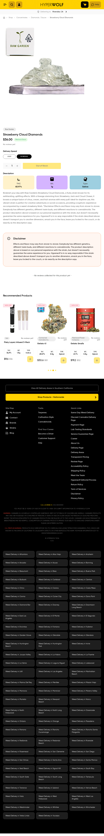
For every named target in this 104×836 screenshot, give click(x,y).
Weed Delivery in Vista (14, 796)
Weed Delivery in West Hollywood (48, 797)
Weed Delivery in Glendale (49, 635)
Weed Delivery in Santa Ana (50, 760)
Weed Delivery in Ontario (15, 721)
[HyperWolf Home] (52, 4)
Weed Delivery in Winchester (83, 807)
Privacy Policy (77, 498)
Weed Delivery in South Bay (83, 768)
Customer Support (46, 438)
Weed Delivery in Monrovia (16, 691)
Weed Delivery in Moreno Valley (84, 691)
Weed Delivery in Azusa (48, 563)
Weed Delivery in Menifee (49, 682)
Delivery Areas (77, 452)
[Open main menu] (5, 4)
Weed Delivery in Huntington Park (50, 645)
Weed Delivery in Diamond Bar (17, 605)
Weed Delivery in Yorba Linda (17, 816)
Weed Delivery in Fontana (49, 627)
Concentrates (21, 18)
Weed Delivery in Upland (49, 788)
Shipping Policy (78, 471)
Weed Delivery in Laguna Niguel (52, 663)
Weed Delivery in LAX (14, 671)
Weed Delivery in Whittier (49, 807)
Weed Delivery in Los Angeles (50, 671)
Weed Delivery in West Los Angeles (82, 797)
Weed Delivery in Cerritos (82, 580)
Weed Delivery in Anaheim (82, 554)
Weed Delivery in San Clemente (51, 752)
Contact (14, 418)
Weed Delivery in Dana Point (83, 596)
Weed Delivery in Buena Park (83, 571)
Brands (13, 423)
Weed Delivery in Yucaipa (49, 816)
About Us (75, 443)
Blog (12, 433)
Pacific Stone (10, 338)
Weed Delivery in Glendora (82, 635)
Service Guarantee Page (82, 434)
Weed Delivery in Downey (49, 605)
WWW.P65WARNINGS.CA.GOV (52, 533)
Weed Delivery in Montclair (49, 691)
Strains (13, 428)
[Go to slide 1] (48, 370)
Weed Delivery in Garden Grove (18, 635)
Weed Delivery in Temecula (83, 777)
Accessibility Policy (79, 466)
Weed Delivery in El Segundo (83, 616)
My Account (15, 413)
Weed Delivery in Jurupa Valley (18, 655)
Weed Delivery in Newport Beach (49, 700)
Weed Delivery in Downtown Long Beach (83, 606)
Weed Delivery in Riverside (82, 741)
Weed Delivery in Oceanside (83, 710)
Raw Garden (9, 129)
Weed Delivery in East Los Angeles (15, 617)
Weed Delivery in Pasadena (83, 721)
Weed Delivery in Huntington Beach (17, 645)
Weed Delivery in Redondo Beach (49, 742)
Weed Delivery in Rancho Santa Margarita (85, 731)
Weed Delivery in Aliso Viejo (50, 554)
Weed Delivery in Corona (49, 588)
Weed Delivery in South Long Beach (50, 778)
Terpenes (42, 413)
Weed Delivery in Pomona (15, 730)
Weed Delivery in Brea (47, 571)
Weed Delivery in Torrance (16, 788)
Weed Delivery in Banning (82, 563)
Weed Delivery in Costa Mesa (84, 588)
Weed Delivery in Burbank (15, 580)
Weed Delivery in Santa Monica (84, 760)
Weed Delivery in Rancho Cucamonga (49, 731)
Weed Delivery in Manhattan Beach (83, 673)
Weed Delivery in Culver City (50, 596)
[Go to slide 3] (53, 370)
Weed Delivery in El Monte (49, 616)
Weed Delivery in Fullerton (82, 627)
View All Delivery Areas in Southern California (52, 388)
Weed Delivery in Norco (81, 699)
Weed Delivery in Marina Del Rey (18, 682)
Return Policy (77, 485)
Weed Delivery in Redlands (16, 741)
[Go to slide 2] (50, 370)
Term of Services (78, 489)
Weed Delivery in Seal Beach (17, 768)
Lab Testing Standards (81, 430)
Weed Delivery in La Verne (16, 663)
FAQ (40, 443)
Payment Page (77, 425)
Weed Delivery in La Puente (83, 655)
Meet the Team (78, 475)
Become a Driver (46, 434)
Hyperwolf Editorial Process (83, 480)
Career (74, 439)
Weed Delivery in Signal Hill (50, 768)
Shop (11, 18)
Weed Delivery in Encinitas (16, 627)
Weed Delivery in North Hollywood (14, 711)
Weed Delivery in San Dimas (16, 760)
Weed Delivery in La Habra (49, 655)
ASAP (9, 156)
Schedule (24, 156)
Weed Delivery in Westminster (17, 807)
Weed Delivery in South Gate (17, 777)
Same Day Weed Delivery (82, 413)
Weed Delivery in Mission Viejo (84, 682)
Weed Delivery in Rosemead (16, 752)
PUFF (74, 338)
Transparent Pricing (80, 457)
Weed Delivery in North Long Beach (50, 711)
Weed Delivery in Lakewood (83, 663)
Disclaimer (76, 494)
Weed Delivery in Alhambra (16, 554)
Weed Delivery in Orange (49, 721)
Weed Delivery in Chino (14, 588)
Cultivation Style (46, 417)
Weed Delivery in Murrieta (15, 699)
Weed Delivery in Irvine (81, 644)
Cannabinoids (44, 422)
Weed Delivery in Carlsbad (49, 580)
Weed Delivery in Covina (15, 596)
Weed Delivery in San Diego (83, 752)
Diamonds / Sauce (38, 18)
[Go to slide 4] (55, 370)
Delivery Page (77, 448)
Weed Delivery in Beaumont (16, 571)
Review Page (77, 462)
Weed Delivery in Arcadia (15, 563)
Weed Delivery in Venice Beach (84, 788)
